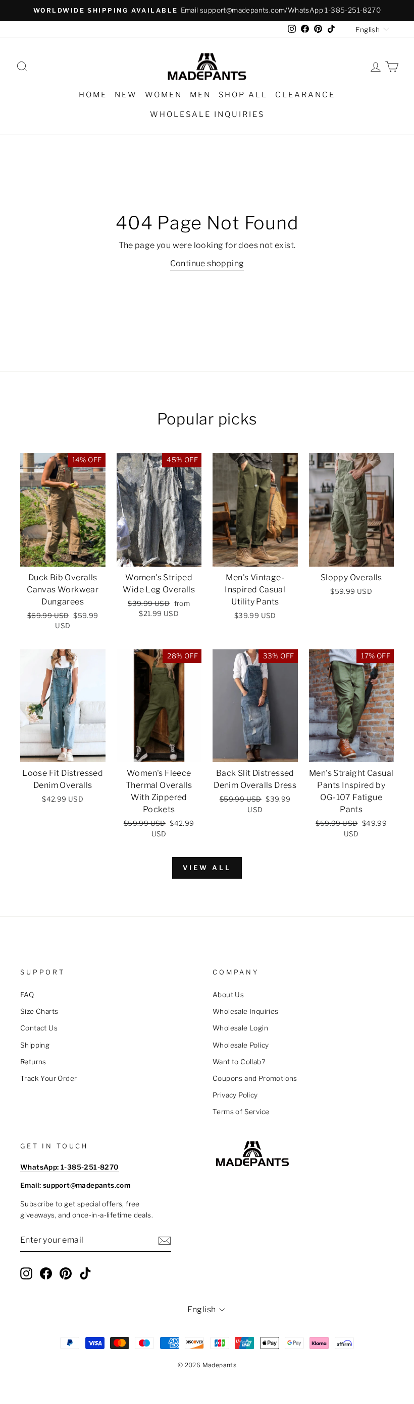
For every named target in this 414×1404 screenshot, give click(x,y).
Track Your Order (48, 1078)
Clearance (305, 94)
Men (200, 94)
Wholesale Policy (241, 1045)
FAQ (27, 995)
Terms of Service (241, 1112)
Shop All (243, 94)
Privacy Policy (235, 1095)
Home (93, 94)
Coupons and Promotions (255, 1078)
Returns (33, 1062)
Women (163, 94)
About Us (228, 995)
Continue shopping (207, 263)
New (126, 94)
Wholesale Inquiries (207, 114)
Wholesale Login (240, 1028)
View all (207, 868)
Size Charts (39, 1011)
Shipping (34, 1045)
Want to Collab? (239, 1062)
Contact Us (39, 1028)
